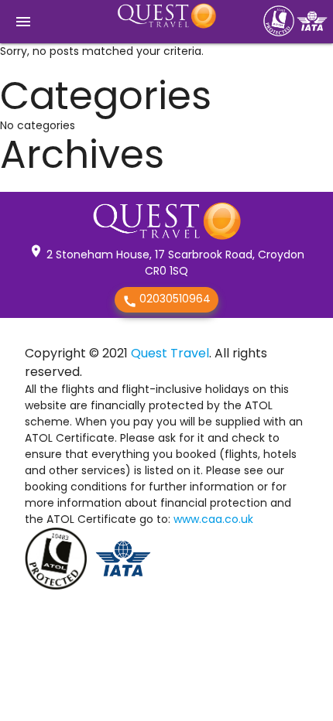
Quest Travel (170, 353)
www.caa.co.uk (213, 519)
